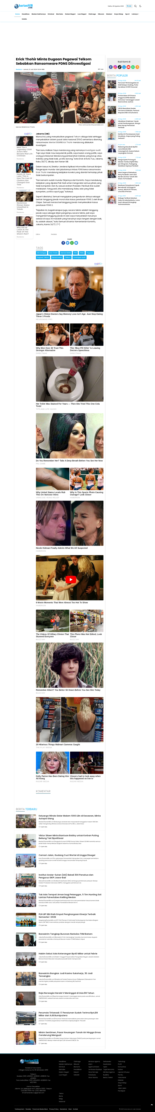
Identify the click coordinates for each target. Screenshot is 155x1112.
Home (17, 14)
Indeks (24, 19)
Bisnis (61, 1096)
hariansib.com (128, 1109)
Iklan (70, 1109)
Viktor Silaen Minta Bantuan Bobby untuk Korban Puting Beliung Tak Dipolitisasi (69, 837)
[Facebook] (111, 67)
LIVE (129, 6)
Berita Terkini (108, 1077)
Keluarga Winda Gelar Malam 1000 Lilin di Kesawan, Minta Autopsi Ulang (70, 817)
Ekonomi (77, 1067)
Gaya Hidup (118, 14)
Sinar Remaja (93, 1072)
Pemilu (120, 1075)
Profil (120, 1064)
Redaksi (19, 69)
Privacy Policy (54, 1109)
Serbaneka (107, 1061)
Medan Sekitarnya (39, 14)
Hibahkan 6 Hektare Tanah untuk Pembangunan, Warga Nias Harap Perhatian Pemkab (129, 124)
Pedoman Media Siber (40, 1109)
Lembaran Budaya (95, 1069)
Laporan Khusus (123, 1072)
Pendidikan (78, 1069)
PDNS (82, 253)
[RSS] (137, 67)
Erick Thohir (67, 142)
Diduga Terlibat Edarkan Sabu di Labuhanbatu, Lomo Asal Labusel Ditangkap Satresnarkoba (129, 201)
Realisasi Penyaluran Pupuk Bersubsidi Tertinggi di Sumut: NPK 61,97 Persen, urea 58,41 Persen (128, 188)
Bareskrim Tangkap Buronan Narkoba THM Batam (65, 933)
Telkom (77, 136)
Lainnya (135, 14)
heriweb (138, 1109)
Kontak (75, 1109)
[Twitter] (124, 67)
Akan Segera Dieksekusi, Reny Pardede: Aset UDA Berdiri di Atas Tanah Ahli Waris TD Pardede (127, 175)
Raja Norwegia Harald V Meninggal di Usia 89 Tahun (66, 993)
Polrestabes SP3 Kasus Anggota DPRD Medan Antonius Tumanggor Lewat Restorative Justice (129, 99)
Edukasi (109, 14)
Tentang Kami (19, 1109)
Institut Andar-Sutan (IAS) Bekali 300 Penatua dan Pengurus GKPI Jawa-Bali (66, 876)
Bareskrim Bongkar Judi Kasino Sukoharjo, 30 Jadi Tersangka (65, 975)
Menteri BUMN (55, 142)
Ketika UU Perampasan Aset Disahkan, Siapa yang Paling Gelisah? (129, 136)
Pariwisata (92, 1075)
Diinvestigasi (41, 253)
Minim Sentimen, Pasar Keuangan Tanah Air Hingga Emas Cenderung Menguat (70, 1034)
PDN (79, 139)
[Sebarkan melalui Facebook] (63, 243)
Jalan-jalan (122, 1088)
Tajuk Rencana (108, 1069)
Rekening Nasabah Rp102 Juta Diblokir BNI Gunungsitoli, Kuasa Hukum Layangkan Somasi (128, 150)
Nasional (62, 1101)
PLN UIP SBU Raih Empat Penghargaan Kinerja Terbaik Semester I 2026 (67, 915)
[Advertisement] (77, 38)
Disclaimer (63, 1109)
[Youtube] (128, 67)
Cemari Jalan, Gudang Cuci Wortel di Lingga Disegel (67, 855)
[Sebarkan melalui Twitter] (67, 243)
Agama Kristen (93, 1067)
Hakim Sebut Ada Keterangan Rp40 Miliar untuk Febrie (68, 953)
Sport (127, 14)
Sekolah (76, 1075)
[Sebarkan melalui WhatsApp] (72, 243)
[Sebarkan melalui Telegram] (76, 243)
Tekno (61, 1093)
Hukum (76, 1072)
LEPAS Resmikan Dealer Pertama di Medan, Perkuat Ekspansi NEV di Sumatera (128, 110)
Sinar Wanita (93, 1077)
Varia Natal (122, 1077)
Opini (105, 1067)
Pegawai (90, 253)
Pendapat (121, 1091)
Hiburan (101, 14)
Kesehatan (107, 1064)
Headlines (26, 14)
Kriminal (51, 14)
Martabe (59, 14)
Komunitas (122, 1067)
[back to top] (152, 1104)
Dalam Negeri (70, 14)
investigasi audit (93, 150)
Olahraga (92, 14)
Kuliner (120, 1069)
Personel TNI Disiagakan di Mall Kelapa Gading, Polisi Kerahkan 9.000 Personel (128, 85)
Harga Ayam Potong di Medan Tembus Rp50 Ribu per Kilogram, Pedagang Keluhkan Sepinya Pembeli (128, 163)
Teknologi (121, 1061)
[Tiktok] (119, 67)
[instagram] (115, 67)
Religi (61, 1099)
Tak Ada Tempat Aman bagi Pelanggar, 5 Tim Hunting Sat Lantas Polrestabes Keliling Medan (70, 896)
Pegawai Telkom (43, 257)
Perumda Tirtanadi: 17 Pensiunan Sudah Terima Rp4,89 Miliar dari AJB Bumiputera (68, 1014)
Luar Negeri (82, 14)
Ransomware (57, 257)
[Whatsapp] (133, 67)
